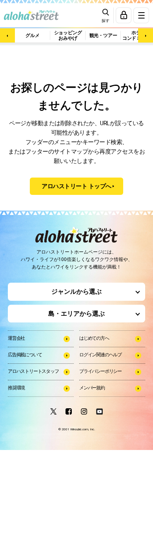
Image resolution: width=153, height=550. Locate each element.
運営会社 (16, 338)
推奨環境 (16, 388)
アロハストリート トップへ (76, 186)
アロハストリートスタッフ (33, 371)
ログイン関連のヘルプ (100, 354)
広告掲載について (25, 354)
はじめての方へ (94, 338)
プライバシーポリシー (100, 371)
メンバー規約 (92, 388)
